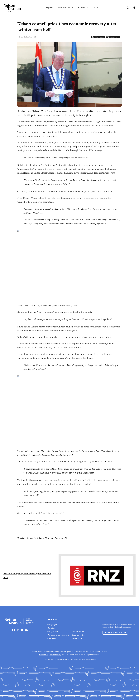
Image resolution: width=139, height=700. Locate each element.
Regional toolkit (78, 635)
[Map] (134, 8)
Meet (96, 8)
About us (52, 619)
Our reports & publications (58, 635)
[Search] (128, 8)
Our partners (52, 631)
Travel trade (77, 638)
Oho (94, 659)
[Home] (10, 8)
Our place (51, 628)
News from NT (78, 631)
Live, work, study (65, 8)
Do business (83, 8)
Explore (49, 8)
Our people (52, 624)
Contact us (51, 638)
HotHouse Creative (62, 659)
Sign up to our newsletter (113, 632)
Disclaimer (43, 655)
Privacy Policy (55, 655)
